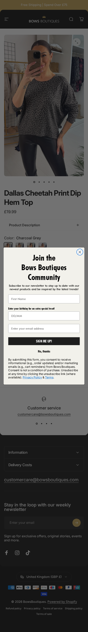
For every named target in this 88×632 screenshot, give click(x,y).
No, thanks (44, 351)
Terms (49, 377)
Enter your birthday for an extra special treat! (31, 308)
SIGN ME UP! (44, 341)
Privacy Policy (32, 377)
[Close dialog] (80, 252)
